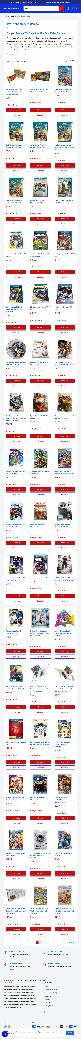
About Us (47, 986)
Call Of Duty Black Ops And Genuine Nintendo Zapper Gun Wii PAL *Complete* (39, 689)
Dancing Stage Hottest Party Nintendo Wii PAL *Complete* (39, 743)
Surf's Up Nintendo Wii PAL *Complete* (63, 854)
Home (6, 16)
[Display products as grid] (70, 61)
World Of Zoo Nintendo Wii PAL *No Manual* (40, 472)
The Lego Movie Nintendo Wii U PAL (65, 255)
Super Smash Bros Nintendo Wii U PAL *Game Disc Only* (16, 364)
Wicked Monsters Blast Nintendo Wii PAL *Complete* (64, 472)
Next (70, 942)
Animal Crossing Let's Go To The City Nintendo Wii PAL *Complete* (39, 911)
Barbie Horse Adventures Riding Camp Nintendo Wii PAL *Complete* (64, 911)
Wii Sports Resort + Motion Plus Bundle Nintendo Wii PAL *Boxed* (40, 855)
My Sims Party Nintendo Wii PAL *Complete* (15, 799)
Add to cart (16, 110)
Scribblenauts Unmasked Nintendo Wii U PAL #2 (14, 202)
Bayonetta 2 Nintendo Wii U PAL (63, 308)
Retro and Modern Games (17, 16)
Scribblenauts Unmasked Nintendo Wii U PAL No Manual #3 (64, 147)
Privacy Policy (48, 1006)
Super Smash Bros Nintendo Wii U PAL (16, 255)
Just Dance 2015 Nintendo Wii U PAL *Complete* (39, 255)
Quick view (16, 115)
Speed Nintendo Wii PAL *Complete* (38, 526)
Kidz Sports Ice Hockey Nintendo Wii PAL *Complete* (64, 364)
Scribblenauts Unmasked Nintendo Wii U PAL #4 (14, 146)
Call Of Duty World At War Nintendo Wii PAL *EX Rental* (64, 579)
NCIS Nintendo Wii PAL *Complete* (37, 799)
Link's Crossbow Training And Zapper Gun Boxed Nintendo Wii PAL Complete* (16, 911)
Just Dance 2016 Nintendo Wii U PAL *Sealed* (15, 854)
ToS (45, 1012)
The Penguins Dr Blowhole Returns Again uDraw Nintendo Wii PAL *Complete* (16, 418)
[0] (75, 8)
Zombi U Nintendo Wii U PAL (39, 578)
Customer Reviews (50, 990)
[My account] (68, 8)
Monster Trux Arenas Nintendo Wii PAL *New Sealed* (64, 417)
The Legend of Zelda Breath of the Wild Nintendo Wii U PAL (16, 688)
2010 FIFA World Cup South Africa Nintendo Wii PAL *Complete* (63, 744)
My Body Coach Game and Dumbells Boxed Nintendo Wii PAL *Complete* (39, 633)
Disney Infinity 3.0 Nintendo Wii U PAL (16, 743)
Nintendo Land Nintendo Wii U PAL (40, 308)
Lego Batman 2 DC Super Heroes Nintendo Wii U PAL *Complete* (15, 309)
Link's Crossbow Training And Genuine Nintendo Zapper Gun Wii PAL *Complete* (64, 689)
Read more (11, 54)
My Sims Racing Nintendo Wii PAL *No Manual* (15, 526)
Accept (70, 1033)
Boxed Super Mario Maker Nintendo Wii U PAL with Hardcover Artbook (14, 92)
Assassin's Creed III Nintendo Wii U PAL (64, 202)
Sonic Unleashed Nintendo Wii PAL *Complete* (15, 579)
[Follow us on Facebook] (5, 1026)
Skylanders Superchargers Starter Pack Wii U (39, 91)
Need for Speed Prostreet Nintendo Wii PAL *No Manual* (64, 526)
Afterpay (47, 1002)
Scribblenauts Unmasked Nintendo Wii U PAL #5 (63, 91)
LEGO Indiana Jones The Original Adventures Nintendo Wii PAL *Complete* (64, 800)
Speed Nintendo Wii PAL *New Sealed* (40, 417)
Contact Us (48, 996)
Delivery (47, 999)
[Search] (61, 8)
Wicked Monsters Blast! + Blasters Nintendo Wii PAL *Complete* (63, 633)
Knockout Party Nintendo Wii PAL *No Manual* (15, 472)
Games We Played (58, 47)
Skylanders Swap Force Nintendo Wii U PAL (37, 202)
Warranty (47, 1009)
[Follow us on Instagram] (9, 1026)
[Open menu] (5, 8)
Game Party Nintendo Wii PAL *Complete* (39, 364)
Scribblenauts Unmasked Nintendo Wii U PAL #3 (38, 146)
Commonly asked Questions (53, 993)
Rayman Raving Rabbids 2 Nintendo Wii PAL (14, 632)
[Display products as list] (73, 61)
